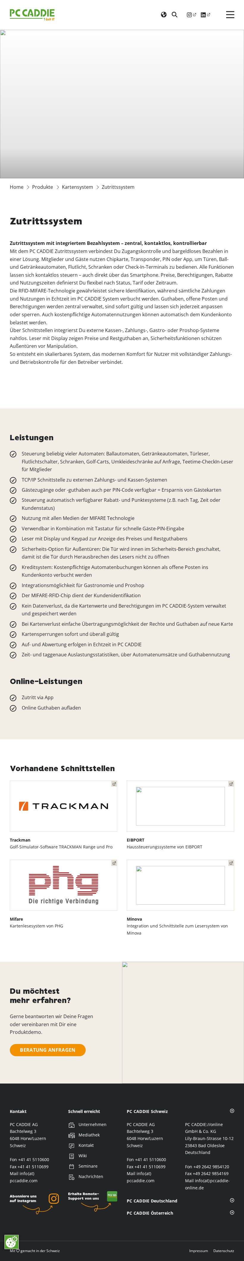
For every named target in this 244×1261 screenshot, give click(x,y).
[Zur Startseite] (32, 15)
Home (17, 187)
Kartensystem (77, 187)
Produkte (42, 187)
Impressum (198, 1250)
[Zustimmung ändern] (11, 1242)
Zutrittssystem (118, 187)
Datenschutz (223, 1250)
